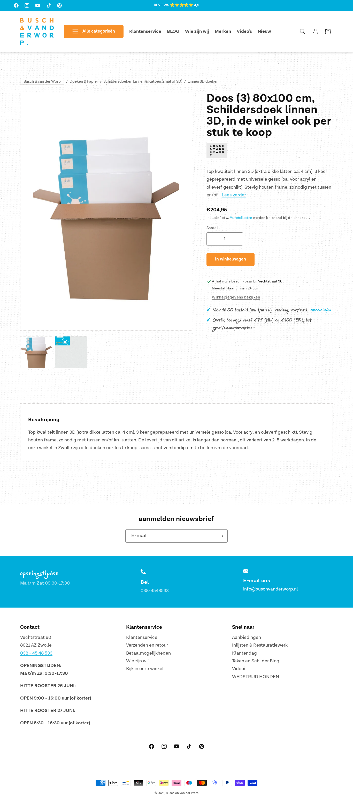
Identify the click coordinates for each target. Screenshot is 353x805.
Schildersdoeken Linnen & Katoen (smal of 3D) (142, 81)
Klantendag (244, 653)
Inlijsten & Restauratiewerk (260, 645)
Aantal (212, 228)
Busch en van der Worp (182, 793)
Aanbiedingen (246, 637)
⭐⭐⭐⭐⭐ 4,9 (184, 5)
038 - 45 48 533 (36, 653)
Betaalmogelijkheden (148, 653)
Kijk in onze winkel (145, 668)
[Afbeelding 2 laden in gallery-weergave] (71, 352)
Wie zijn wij (137, 661)
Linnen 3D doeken (203, 81)
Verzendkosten (241, 218)
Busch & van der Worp (42, 81)
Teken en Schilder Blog (255, 661)
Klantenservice (141, 637)
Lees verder (234, 195)
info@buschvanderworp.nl (270, 589)
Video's (239, 668)
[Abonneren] (221, 536)
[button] (89, 31)
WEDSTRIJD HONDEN (255, 676)
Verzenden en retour (147, 645)
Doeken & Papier (84, 81)
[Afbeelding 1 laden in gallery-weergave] (36, 352)
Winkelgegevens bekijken (236, 297)
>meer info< (321, 310)
